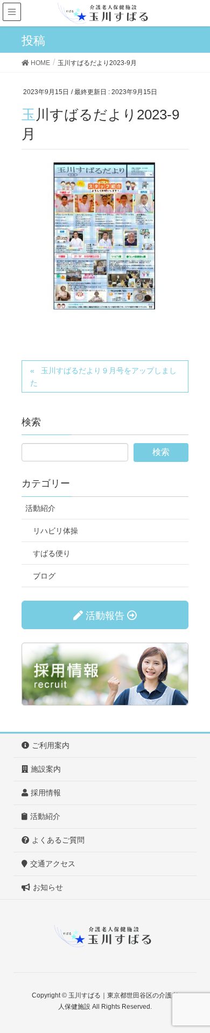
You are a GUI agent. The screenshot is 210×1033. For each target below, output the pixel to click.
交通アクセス (52, 863)
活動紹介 (40, 508)
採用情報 (46, 792)
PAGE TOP (193, 992)
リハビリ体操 (55, 530)
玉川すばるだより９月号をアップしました (103, 376)
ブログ (44, 576)
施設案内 (46, 769)
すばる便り (52, 553)
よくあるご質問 (58, 840)
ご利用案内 (50, 745)
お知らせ (48, 887)
